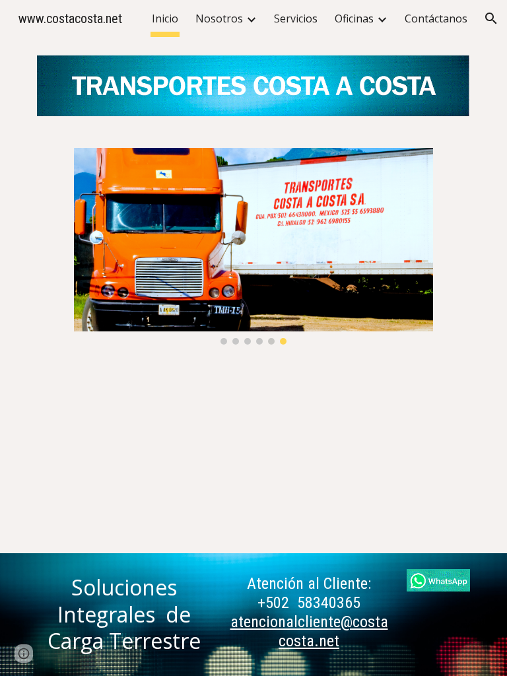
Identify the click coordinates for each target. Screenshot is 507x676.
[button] (491, 18)
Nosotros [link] (219, 18)
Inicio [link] (165, 18)
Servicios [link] (296, 18)
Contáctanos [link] (436, 18)
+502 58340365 (308, 602)
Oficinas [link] (354, 18)
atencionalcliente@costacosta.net (309, 631)
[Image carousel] (253, 246)
